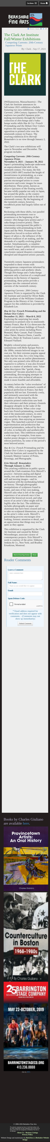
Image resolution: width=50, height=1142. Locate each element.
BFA (28, 1072)
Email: (10, 590)
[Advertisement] (25, 721)
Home (43, 3)
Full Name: (12, 583)
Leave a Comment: (16, 570)
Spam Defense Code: (16, 598)
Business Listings (32, 1133)
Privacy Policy (27, 1135)
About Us (20, 1133)
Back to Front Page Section (21, 555)
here (26, 823)
